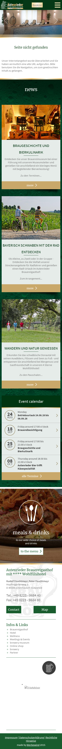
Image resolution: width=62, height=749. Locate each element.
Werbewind (33, 745)
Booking (37, 5)
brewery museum (19, 642)
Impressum (11, 737)
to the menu (30, 551)
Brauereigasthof (19, 629)
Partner (14, 652)
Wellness (15, 636)
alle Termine (30, 476)
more (30, 185)
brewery (14, 649)
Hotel (13, 632)
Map (44, 609)
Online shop (16, 646)
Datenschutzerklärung (31, 737)
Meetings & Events (20, 639)
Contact (13, 609)
